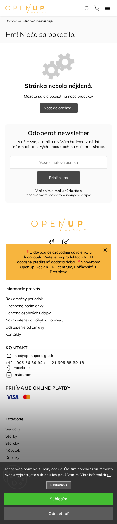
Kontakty (13, 334)
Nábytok (12, 450)
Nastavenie (58, 485)
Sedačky (12, 429)
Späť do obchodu (58, 108)
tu (109, 474)
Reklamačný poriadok (24, 298)
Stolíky (11, 436)
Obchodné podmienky (24, 305)
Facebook (51, 242)
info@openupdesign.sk (33, 355)
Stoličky (12, 443)
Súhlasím (58, 498)
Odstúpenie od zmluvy (24, 327)
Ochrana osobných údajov (28, 313)
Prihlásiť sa (58, 178)
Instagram (66, 242)
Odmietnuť (58, 513)
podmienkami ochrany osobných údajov (58, 195)
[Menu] (107, 8)
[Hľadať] (87, 8)
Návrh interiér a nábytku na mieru (34, 320)
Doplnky (12, 457)
